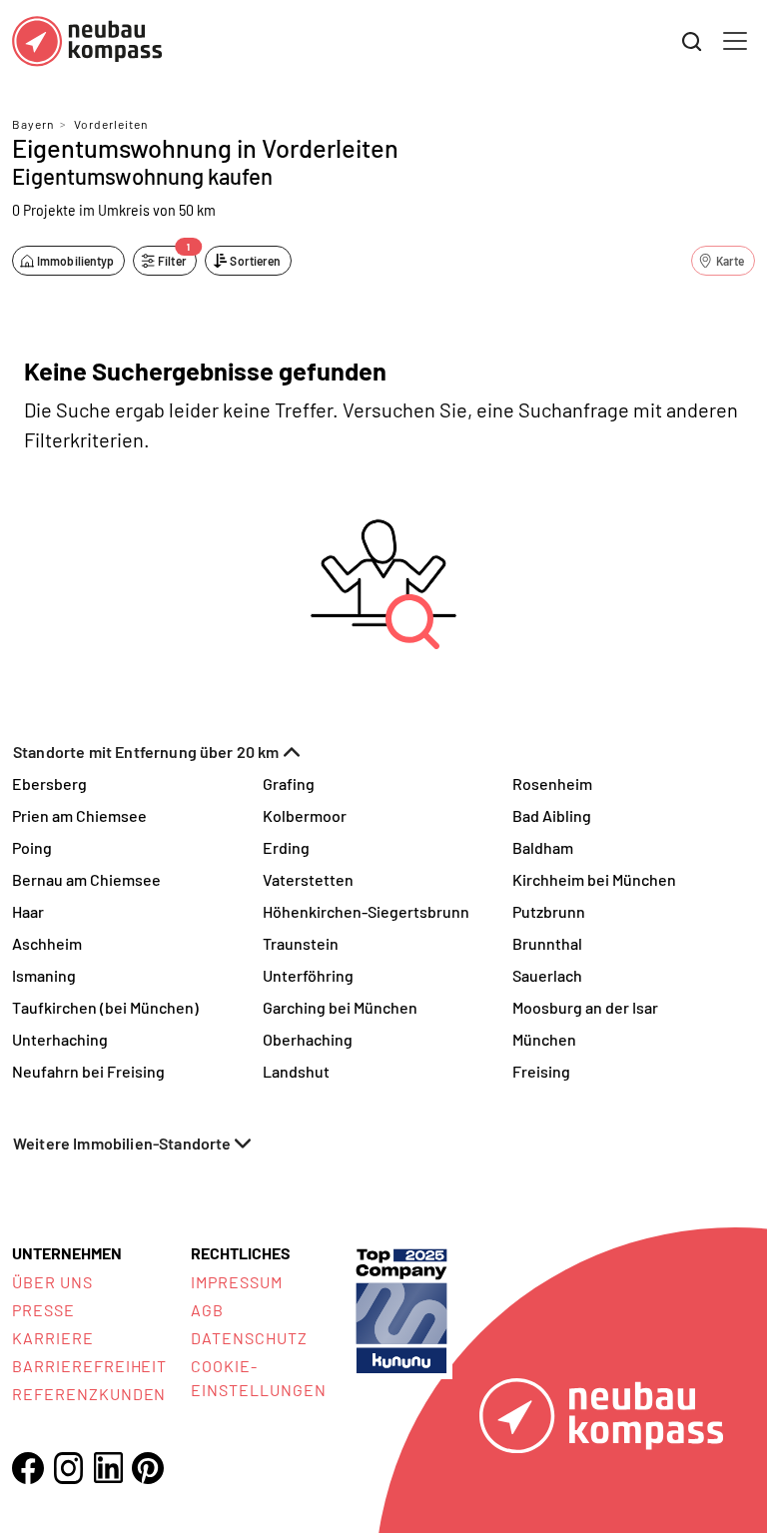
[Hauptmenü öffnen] (735, 41)
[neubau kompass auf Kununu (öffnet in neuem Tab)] (401, 1308)
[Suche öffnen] (692, 42)
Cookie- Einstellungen (258, 1377)
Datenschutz (249, 1337)
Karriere (53, 1337)
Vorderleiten (111, 124)
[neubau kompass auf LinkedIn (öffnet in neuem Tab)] (108, 1467)
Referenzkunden (89, 1393)
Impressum (237, 1281)
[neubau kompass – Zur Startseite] (87, 41)
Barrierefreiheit (89, 1365)
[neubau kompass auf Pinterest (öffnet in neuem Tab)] (148, 1468)
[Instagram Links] (68, 1468)
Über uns (52, 1281)
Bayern (33, 124)
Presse (43, 1309)
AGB (207, 1309)
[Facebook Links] (28, 1468)
